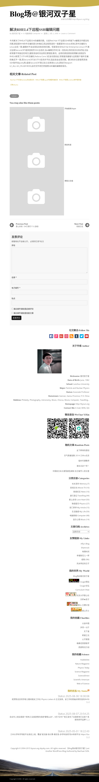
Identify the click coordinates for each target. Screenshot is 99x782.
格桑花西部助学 (83, 643)
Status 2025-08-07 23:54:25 (73, 713)
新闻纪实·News (79, 491)
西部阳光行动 (83, 647)
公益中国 (85, 623)
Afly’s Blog (85, 543)
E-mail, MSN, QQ (82, 408)
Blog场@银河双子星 (43, 13)
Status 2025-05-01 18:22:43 (73, 731)
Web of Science (83, 683)
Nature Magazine (82, 663)
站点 (13, 298)
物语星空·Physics (79, 503)
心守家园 (85, 639)
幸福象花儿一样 (83, 555)
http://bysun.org (82, 404)
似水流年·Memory (79, 483)
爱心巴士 (85, 610)
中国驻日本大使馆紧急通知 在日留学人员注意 (71, 471)
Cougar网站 (84, 582)
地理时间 (85, 551)
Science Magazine (82, 671)
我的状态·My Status (78, 691)
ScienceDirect (83, 675)
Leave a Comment (68, 33)
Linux (14, 96)
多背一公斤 (84, 627)
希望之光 (85, 635)
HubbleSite (84, 659)
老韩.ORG (85, 559)
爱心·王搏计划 (83, 605)
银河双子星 (16, 33)
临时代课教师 (83, 460)
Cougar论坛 (84, 586)
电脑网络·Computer (33, 33)
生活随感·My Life (79, 511)
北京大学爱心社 (82, 595)
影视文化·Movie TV (78, 487)
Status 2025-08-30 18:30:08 (73, 696)
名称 (14, 277)
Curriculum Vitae (82, 589)
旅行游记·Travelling (78, 495)
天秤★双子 (84, 599)
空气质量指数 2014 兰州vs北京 (76, 455)
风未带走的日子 (83, 563)
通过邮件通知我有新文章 (24, 313)
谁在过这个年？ (83, 466)
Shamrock (85, 547)
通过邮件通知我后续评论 (24, 309)
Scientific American (81, 679)
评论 (13, 245)
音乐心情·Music (79, 519)
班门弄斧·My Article (78, 507)
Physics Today (83, 667)
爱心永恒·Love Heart (77, 499)
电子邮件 (16, 288)
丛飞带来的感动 (83, 450)
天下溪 (86, 631)
